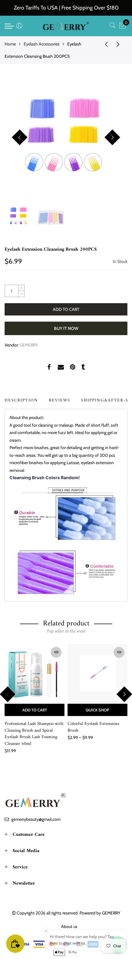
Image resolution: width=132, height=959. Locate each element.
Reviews (59, 400)
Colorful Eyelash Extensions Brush (93, 727)
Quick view (56, 652)
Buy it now (66, 328)
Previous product (104, 44)
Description (21, 400)
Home (10, 44)
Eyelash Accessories (42, 44)
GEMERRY (29, 345)
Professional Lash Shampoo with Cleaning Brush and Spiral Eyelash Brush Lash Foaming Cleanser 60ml (34, 734)
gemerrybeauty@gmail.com (35, 819)
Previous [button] (19, 137)
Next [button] (112, 137)
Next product (119, 44)
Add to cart (34, 709)
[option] (66, 137)
